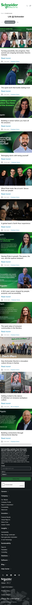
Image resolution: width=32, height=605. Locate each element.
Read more (5, 58)
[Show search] (27, 6)
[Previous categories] (2, 22)
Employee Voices (15, 61)
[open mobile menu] (30, 6)
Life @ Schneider (10, 22)
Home (2, 13)
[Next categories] (18, 22)
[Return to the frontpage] (9, 6)
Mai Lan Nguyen (15, 406)
